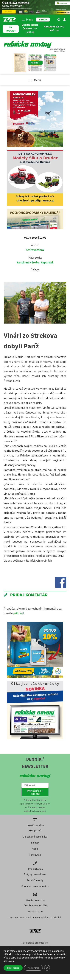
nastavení (9, 961)
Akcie (35, 848)
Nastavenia (33, 967)
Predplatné (35, 830)
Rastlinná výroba (28, 262)
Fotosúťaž (35, 854)
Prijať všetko (13, 967)
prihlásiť (18, 613)
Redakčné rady (35, 880)
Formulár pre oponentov (35, 886)
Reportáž (47, 262)
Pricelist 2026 (35, 911)
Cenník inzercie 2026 (35, 905)
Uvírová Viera (35, 250)
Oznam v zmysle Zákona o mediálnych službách (35, 917)
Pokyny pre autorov (35, 874)
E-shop (35, 842)
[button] (35, 792)
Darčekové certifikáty (35, 836)
